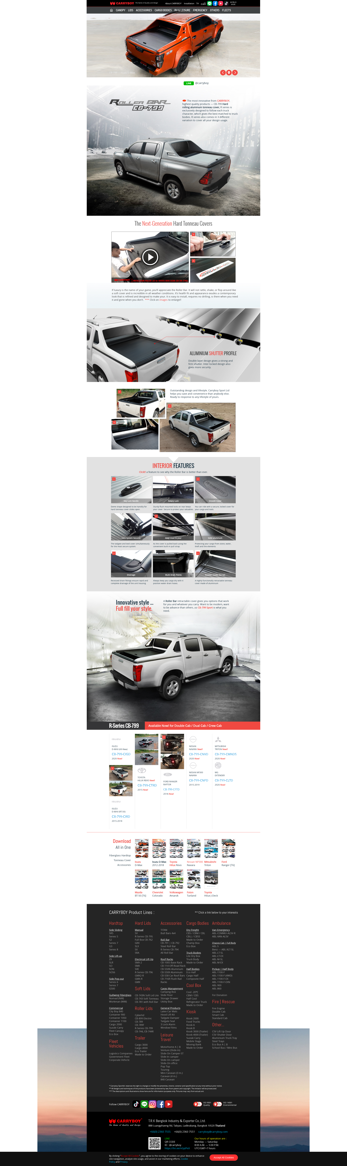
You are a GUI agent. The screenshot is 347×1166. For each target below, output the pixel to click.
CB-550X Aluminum (172, 972)
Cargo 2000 (115, 1024)
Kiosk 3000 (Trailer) (197, 1031)
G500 (112, 988)
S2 (110, 939)
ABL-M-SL (217, 959)
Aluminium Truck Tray (224, 1038)
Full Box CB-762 (144, 939)
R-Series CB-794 (170, 949)
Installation (189, 3)
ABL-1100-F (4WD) (222, 975)
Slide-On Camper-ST (172, 1053)
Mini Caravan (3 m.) (172, 1073)
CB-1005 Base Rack (171, 962)
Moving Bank (193, 1044)
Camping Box (168, 991)
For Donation (219, 995)
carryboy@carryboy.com (213, 1131)
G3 (110, 946)
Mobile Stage (193, 1041)
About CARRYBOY (173, 3)
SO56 (112, 972)
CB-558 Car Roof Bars (173, 975)
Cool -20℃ (192, 992)
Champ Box (193, 943)
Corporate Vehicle (119, 1060)
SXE (137, 969)
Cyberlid (139, 1015)
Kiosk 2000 (192, 1018)
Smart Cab (218, 1014)
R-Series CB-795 (144, 936)
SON (111, 969)
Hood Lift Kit (168, 1014)
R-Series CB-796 (144, 972)
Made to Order (143, 1054)
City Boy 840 (116, 1011)
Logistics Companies (121, 1053)
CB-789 (139, 1021)
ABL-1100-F (218, 972)
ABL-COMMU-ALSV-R (223, 933)
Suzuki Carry (116, 1027)
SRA (137, 952)
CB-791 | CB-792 (170, 943)
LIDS (130, 10)
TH (197, 3)
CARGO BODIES (163, 10)
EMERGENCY (200, 10)
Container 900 (117, 1014)
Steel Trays (218, 1041)
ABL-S (215, 946)
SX (136, 949)
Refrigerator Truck (196, 1001)
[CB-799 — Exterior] (171, 212)
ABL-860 (216, 988)
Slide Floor (167, 995)
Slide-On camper (170, 1060)
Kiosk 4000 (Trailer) (197, 1034)
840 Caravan (168, 1079)
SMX (137, 965)
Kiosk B (190, 1028)
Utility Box (166, 1001)
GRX (137, 943)
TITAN (164, 930)
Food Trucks (193, 1021)
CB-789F (139, 1025)
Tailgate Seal (168, 1021)
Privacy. (124, 1161)
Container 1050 (117, 1017)
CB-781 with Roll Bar (146, 1001)
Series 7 (113, 943)
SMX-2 (138, 962)
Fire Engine (218, 1008)
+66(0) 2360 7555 (160, 1131)
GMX (137, 982)
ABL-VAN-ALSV (220, 936)
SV (136, 933)
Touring (165, 1069)
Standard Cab (219, 1018)
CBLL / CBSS (193, 936)
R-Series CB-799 (144, 1028)
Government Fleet (119, 1056)
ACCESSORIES (144, 10)
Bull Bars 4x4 (168, 933)
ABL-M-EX (217, 962)
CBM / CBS (192, 995)
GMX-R (138, 978)
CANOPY (120, 10)
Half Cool (191, 998)
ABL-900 (216, 985)
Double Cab (218, 1011)
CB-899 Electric (143, 1018)
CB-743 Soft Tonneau (147, 998)
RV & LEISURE (182, 10)
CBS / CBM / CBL (195, 933)
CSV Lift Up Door (221, 1031)
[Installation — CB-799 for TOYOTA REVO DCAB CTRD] (149, 282)
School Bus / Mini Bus (224, 1047)
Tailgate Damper (170, 1017)
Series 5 (113, 936)
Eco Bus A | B (220, 1044)
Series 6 (113, 982)
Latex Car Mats (169, 1011)
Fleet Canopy (116, 1030)
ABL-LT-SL (217, 952)
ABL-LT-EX (217, 956)
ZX (110, 959)
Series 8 (113, 949)
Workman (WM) (118, 1001)
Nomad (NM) (116, 998)
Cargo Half (192, 975)
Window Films (169, 1027)
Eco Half (191, 972)
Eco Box (113, 1034)
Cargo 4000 (141, 1048)
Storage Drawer (169, 998)
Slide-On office (169, 1063)
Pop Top (165, 1066)
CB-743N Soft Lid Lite (147, 995)
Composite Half (195, 978)
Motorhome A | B (171, 1046)
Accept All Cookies (224, 1157)
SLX (137, 946)
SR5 (111, 933)
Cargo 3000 (141, 1044)
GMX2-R (139, 975)
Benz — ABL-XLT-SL (223, 949)
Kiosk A (190, 1025)
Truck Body (192, 959)
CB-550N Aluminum (172, 969)
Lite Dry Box (193, 956)
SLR (111, 962)
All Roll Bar (167, 952)
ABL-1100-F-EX (220, 978)
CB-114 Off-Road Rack (173, 965)
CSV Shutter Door (222, 1034)
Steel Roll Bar (168, 946)
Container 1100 (117, 1021)
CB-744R (149, 1031)
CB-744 (139, 1031)
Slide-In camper (170, 1056)
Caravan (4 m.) (169, 1076)
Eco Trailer (141, 1051)
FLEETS (226, 10)
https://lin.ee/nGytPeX (177, 1148)
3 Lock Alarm (168, 1024)
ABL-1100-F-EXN (221, 982)
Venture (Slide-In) (170, 1050)
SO (110, 965)
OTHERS (214, 10)
